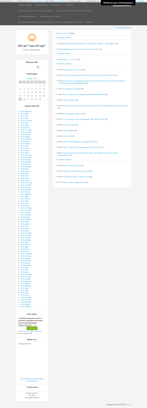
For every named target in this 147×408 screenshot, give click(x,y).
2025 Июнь (25, 293)
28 (32, 99)
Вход (129, 28)
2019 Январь (25, 137)
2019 (65, 33)
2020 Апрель (25, 171)
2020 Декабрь (26, 189)
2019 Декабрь (26, 162)
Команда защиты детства (72, 69)
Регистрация (121, 28)
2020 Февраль (26, 166)
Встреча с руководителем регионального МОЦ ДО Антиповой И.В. (88, 75)
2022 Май (24, 226)
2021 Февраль (26, 194)
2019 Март (25, 141)
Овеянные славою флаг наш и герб (76, 171)
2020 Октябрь (26, 185)
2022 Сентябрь (26, 233)
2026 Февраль (26, 306)
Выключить (32, 1)
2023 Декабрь (26, 261)
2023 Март (25, 242)
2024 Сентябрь (26, 274)
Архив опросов (35, 331)
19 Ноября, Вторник (63, 64)
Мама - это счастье (70, 59)
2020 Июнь (25, 176)
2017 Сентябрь (26, 121)
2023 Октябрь (26, 256)
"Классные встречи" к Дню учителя (76, 177)
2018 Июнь (25, 125)
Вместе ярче (67, 136)
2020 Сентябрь (26, 183)
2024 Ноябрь (26, 279)
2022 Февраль (26, 219)
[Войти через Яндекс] (34, 67)
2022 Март (25, 222)
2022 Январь (25, 217)
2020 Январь (25, 164)
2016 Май (24, 116)
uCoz (129, 404)
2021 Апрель (25, 199)
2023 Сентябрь (26, 254)
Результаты (23, 331)
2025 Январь (25, 283)
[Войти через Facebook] (30, 67)
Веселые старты (68, 125)
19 (24, 96)
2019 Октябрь (26, 157)
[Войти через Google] (38, 67)
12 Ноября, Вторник (63, 159)
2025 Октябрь (26, 300)
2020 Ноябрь (26, 187)
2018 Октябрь (26, 132)
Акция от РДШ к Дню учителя (73, 182)
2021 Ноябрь (26, 212)
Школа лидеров (68, 130)
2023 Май (24, 247)
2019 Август (25, 153)
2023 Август (25, 251)
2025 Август (25, 295)
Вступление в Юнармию (71, 89)
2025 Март (25, 288)
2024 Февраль (26, 265)
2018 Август (25, 127)
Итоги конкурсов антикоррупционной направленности (83, 94)
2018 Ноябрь (26, 134)
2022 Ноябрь (26, 238)
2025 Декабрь (26, 302)
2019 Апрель (25, 144)
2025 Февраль (26, 286)
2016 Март (25, 114)
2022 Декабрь (26, 240)
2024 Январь (25, 263)
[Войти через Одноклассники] (42, 67)
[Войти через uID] (22, 67)
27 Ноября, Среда (62, 53)
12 (24, 92)
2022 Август (25, 231)
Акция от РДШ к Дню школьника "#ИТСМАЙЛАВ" (81, 147)
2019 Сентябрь (26, 155)
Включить (41, 1)
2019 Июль (25, 150)
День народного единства (72, 113)
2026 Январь (25, 304)
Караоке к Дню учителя (71, 165)
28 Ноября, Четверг (63, 37)
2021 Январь (25, 192)
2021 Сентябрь (26, 208)
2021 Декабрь (26, 215)
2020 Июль (25, 178)
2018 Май (24, 123)
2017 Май (24, 118)
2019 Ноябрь (26, 160)
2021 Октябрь (26, 210)
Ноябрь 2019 (32, 78)
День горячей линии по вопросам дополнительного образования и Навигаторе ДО (95, 106)
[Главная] (32, 40)
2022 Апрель (25, 224)
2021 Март (25, 196)
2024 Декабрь (26, 281)
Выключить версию (136, 1)
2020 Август (25, 180)
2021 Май (24, 201)
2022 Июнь (25, 228)
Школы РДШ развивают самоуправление (78, 142)
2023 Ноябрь (26, 258)
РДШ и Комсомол (69, 100)
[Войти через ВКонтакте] (26, 67)
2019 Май (24, 146)
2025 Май (24, 290)
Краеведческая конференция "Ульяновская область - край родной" (88, 43)
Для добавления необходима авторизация (32, 380)
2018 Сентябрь (26, 130)
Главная (58, 33)
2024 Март (25, 267)
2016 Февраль (26, 111)
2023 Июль (25, 249)
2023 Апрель (25, 244)
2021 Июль (25, 203)
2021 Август (25, 205)
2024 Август (25, 272)
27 (28, 99)
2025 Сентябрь (26, 297)
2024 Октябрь (26, 277)
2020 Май (24, 173)
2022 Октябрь (26, 235)
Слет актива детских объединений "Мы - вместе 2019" (83, 119)
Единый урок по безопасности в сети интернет (80, 49)
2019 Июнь (25, 148)
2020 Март (25, 169)
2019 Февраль (26, 139)
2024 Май (24, 270)
